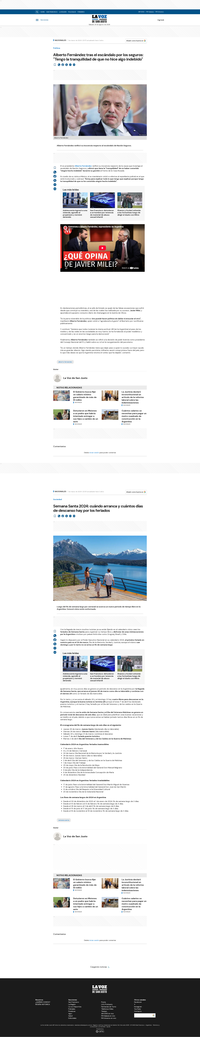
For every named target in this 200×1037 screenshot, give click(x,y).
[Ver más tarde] (55, 64)
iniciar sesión (94, 452)
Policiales (72, 12)
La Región (62, 12)
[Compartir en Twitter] (66, 64)
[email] (70, 64)
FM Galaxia (150, 12)
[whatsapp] (59, 64)
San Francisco (52, 12)
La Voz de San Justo (75, 378)
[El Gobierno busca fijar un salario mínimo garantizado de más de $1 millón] (61, 395)
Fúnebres (81, 12)
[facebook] (63, 64)
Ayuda (108, 1027)
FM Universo (160, 12)
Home (43, 12)
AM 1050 (141, 12)
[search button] (37, 11)
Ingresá (161, 20)
